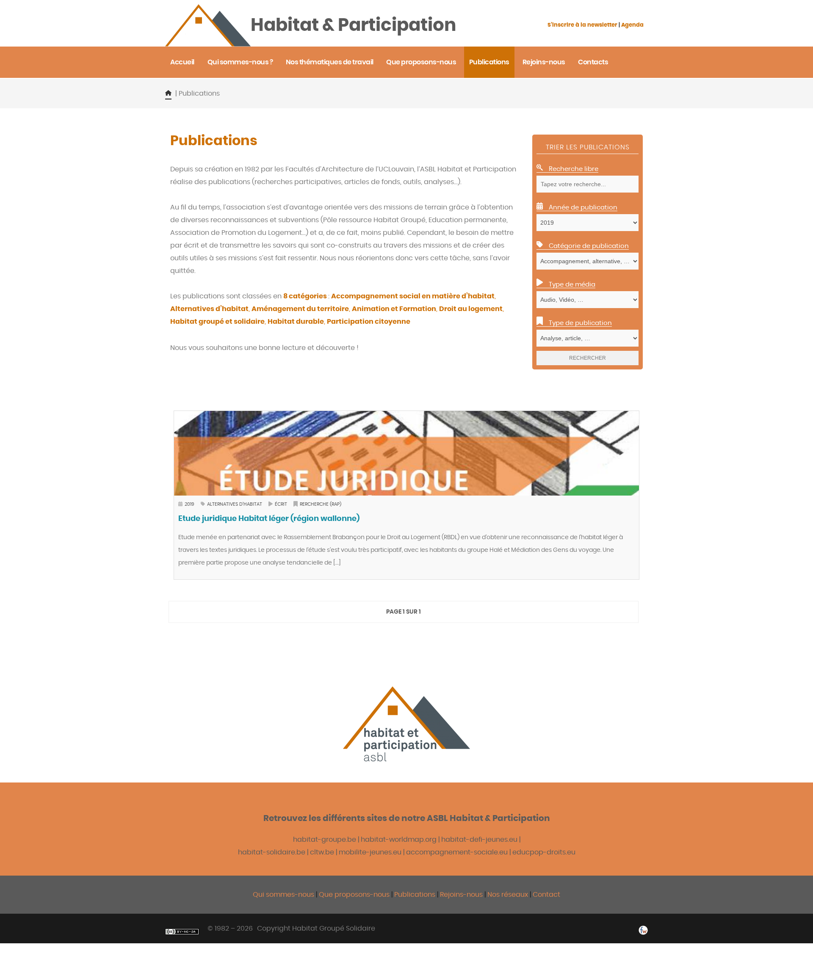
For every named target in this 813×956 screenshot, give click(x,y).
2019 (189, 504)
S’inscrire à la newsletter (582, 25)
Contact (546, 894)
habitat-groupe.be (324, 839)
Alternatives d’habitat (234, 504)
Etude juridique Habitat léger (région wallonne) (268, 519)
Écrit (281, 504)
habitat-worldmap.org (399, 839)
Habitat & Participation (353, 25)
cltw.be (322, 852)
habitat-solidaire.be (271, 852)
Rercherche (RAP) (320, 504)
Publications (415, 894)
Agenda (632, 25)
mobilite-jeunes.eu (370, 852)
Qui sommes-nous (283, 894)
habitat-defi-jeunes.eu (479, 839)
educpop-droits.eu (543, 852)
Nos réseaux (507, 894)
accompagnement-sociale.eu (457, 852)
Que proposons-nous (354, 894)
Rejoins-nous (462, 894)
